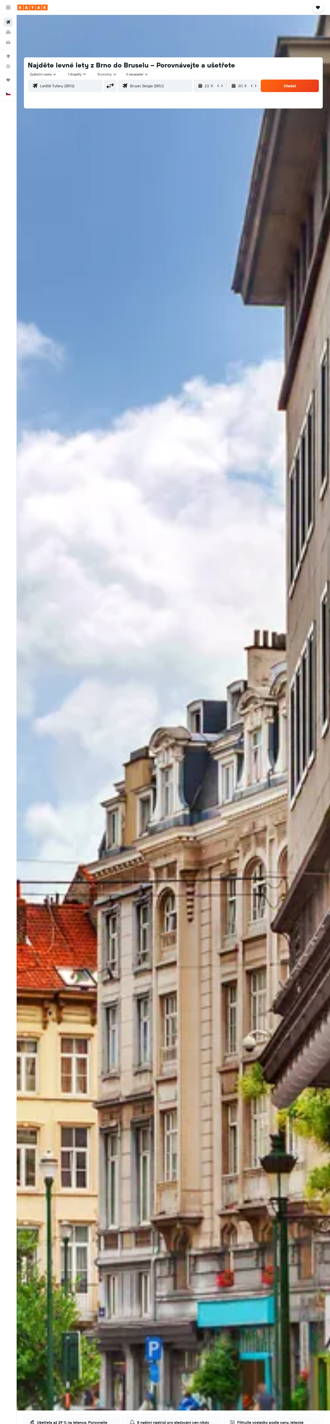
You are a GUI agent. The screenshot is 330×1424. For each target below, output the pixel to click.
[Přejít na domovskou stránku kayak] (32, 7)
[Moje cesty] (8, 80)
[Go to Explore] (8, 56)
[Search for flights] (8, 22)
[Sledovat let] (8, 66)
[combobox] (43, 74)
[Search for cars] (8, 42)
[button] (8, 7)
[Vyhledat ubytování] (8, 32)
